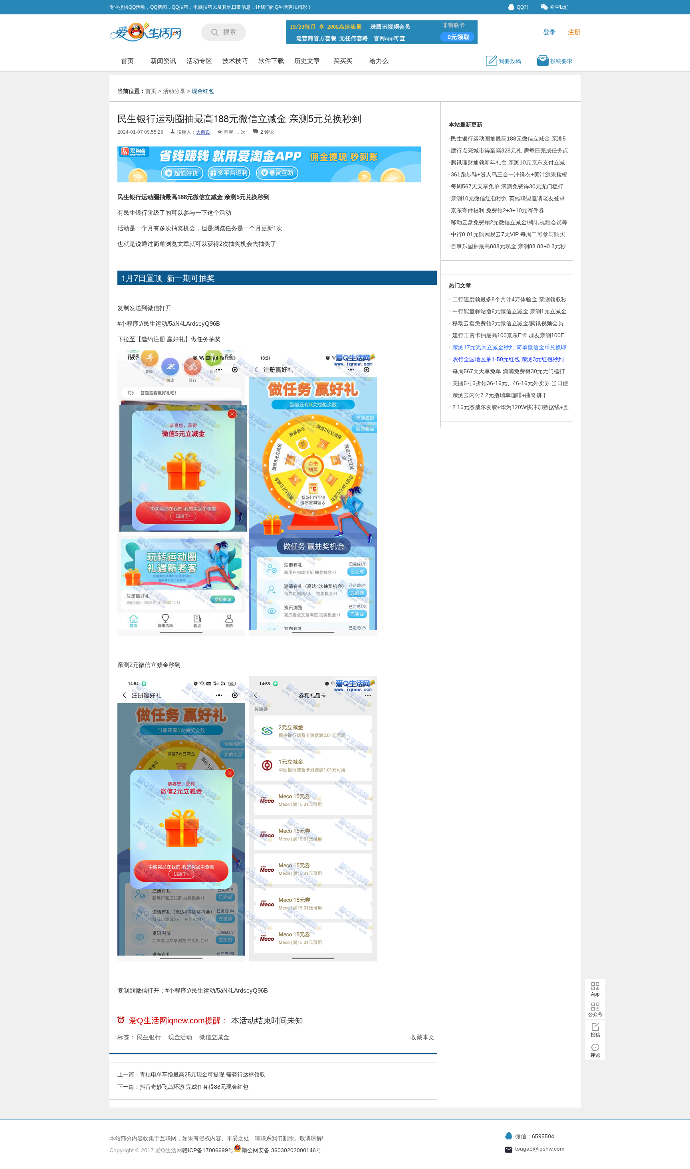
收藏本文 (422, 1037)
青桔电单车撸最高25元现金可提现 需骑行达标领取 (202, 1074)
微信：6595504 (534, 1136)
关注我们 (559, 7)
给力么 (379, 60)
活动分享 (174, 91)
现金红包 (203, 91)
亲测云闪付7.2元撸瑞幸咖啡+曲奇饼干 (499, 395)
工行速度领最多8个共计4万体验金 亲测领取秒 (509, 299)
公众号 (595, 1014)
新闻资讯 (163, 60)
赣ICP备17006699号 (208, 1150)
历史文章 (307, 60)
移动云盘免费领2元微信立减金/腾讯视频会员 (507, 323)
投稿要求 (561, 61)
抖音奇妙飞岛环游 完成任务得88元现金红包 (194, 1087)
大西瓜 (203, 132)
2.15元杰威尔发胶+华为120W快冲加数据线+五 (510, 407)
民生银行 (149, 1037)
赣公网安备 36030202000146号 (281, 1150)
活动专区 (199, 60)
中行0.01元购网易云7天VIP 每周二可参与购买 (508, 234)
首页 (127, 60)
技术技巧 (235, 60)
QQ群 (523, 7)
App (595, 994)
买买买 (343, 60)
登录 (549, 32)
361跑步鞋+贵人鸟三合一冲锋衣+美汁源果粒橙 (509, 174)
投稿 (595, 1035)
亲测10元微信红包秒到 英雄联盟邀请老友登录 (508, 198)
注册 (574, 32)
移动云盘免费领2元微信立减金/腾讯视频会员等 (509, 222)
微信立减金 (214, 1037)
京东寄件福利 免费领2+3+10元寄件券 (497, 210)
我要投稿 (510, 61)
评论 (595, 1055)
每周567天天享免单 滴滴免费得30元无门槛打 (508, 371)
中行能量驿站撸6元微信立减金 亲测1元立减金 (509, 311)
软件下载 (271, 60)
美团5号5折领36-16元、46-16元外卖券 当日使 (510, 383)
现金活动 (180, 1037)
